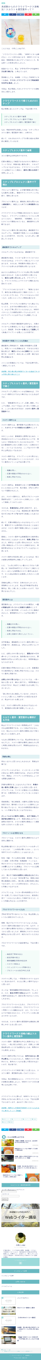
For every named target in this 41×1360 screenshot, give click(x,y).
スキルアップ (27, 1119)
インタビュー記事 (7, 1275)
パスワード (5, 1194)
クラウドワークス (17, 1119)
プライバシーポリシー (17, 1355)
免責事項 (27, 1355)
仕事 (3, 3)
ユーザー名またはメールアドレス (13, 1189)
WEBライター (6, 1119)
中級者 (34, 1119)
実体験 (11, 1122)
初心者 (4, 1122)
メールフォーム (6, 1286)
